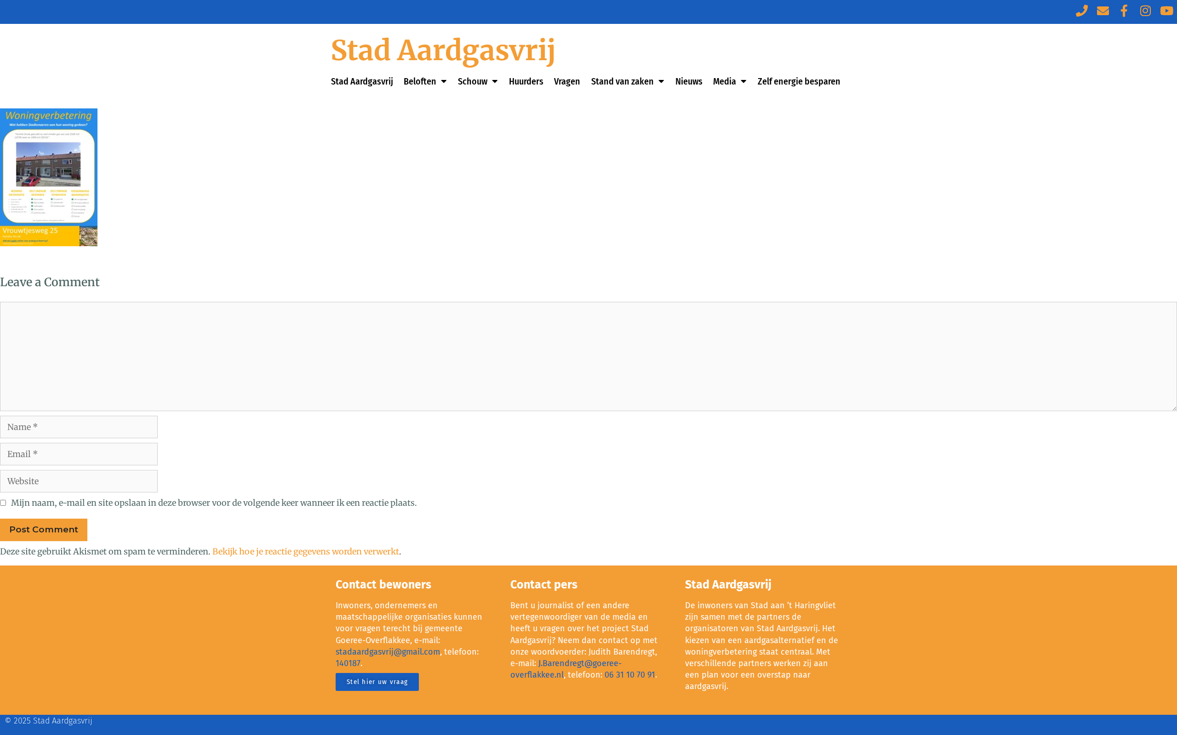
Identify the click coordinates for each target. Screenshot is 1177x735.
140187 (348, 663)
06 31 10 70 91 (630, 675)
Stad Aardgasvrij (443, 50)
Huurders (526, 81)
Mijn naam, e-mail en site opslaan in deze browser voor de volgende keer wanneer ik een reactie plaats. (214, 503)
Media (724, 81)
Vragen (567, 81)
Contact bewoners (383, 585)
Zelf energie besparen (799, 81)
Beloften (420, 81)
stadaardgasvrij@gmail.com (388, 652)
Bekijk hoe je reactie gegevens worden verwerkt (305, 551)
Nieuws (689, 81)
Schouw (472, 81)
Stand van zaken (622, 81)
